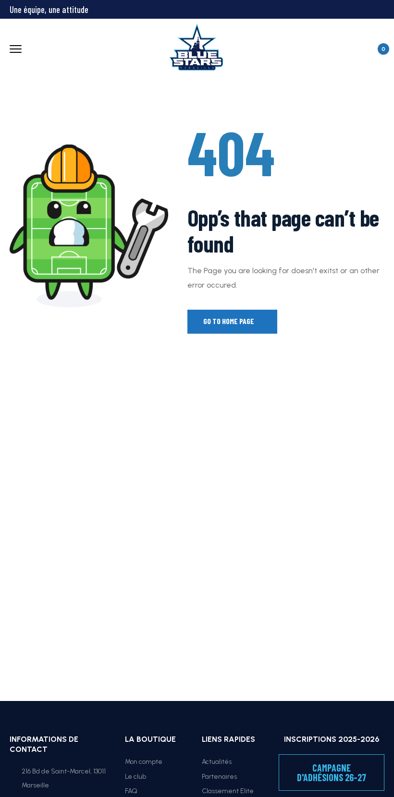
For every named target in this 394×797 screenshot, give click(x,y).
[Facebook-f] (311, 8)
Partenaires (219, 777)
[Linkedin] (380, 8)
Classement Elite (228, 791)
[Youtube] (346, 8)
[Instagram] (328, 8)
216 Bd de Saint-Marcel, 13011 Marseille (64, 778)
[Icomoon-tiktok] (363, 8)
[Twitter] (294, 8)
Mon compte (143, 762)
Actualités (217, 762)
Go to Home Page (229, 321)
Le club (135, 777)
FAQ (131, 791)
